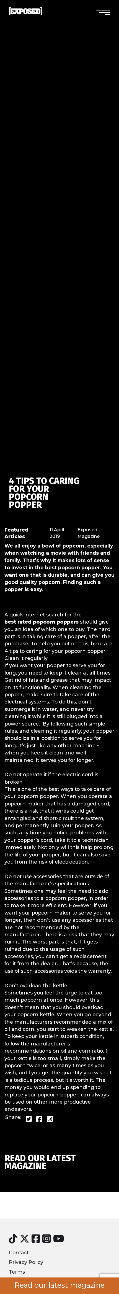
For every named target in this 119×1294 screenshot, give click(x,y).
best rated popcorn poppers (41, 622)
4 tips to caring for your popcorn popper (44, 493)
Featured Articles (16, 533)
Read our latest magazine (59, 1285)
